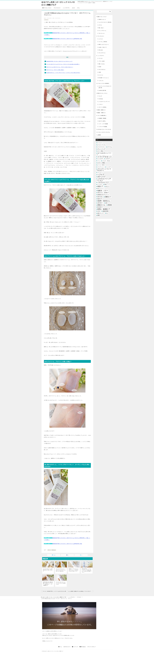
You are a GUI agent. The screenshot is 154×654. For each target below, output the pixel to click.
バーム (98, 160)
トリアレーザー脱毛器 (103, 126)
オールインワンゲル (101, 144)
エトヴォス (101, 38)
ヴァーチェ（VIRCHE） (103, 41)
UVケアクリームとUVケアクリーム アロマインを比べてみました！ (60, 67)
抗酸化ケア (108, 196)
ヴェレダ (100, 96)
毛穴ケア (99, 198)
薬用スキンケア (100, 213)
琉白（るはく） (101, 27)
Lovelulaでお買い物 (102, 90)
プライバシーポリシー (91, 646)
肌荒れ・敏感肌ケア (103, 209)
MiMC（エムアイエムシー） (104, 44)
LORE (100, 72)
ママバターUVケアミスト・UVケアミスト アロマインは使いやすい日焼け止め (60, 570)
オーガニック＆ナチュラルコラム (103, 132)
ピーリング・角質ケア (101, 164)
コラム (78, 7)
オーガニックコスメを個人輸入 (103, 83)
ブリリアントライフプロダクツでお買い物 (105, 87)
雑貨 (98, 215)
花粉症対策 (105, 211)
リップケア (99, 184)
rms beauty (101, 98)
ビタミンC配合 (101, 162)
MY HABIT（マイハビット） (104, 77)
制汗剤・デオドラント (100, 188)
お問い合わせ (83, 646)
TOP (54, 597)
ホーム (60, 646)
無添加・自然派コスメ (101, 109)
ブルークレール (101, 33)
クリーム (109, 147)
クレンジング (101, 149)
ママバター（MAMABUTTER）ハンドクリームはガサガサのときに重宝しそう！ (55, 591)
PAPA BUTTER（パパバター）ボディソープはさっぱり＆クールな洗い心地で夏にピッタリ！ (86, 571)
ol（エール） (101, 75)
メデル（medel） (102, 61)
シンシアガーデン (66, 7)
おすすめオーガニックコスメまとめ (104, 129)
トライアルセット (104, 157)
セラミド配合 (100, 151)
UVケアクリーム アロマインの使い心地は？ (55, 69)
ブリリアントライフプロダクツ (103, 169)
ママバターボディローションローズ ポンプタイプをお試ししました (61, 583)
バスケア (107, 158)
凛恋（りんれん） (102, 63)
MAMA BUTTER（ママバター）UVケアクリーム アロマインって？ (59, 61)
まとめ (73, 7)
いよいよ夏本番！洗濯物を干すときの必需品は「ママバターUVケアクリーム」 (80, 591)
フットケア (108, 166)
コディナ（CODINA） (103, 107)
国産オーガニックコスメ (46, 7)
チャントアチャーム (102, 30)
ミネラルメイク (103, 182)
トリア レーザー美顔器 (103, 123)
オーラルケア (99, 142)
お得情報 (99, 134)
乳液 (105, 184)
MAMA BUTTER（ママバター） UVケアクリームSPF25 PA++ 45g (67, 38)
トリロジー (101, 104)
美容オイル (101, 205)
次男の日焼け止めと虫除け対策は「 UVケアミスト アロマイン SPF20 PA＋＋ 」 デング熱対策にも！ (48, 584)
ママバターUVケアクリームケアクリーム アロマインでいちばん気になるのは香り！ (63, 64)
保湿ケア (100, 186)
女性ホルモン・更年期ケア (103, 192)
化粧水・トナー (102, 190)
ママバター (46, 19)
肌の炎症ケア (100, 207)
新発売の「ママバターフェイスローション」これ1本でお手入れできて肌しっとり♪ (74, 570)
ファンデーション (100, 166)
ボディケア (101, 176)
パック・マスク (106, 160)
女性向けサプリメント (103, 194)
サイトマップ (75, 646)
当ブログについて (67, 646)
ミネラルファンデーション (103, 179)
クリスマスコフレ (101, 146)
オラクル (100, 25)
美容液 (110, 205)
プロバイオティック (100, 172)
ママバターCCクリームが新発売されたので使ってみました (48, 570)
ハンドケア (100, 158)
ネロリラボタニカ (102, 69)
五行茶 (100, 66)
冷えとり (107, 186)
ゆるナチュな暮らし (102, 121)
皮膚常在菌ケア (100, 202)
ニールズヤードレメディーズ (104, 101)
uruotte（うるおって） (103, 47)
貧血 (107, 213)
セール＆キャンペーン (103, 153)
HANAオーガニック (102, 19)
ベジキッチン (101, 80)
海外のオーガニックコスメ (102, 93)
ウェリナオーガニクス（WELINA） (105, 22)
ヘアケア (100, 175)
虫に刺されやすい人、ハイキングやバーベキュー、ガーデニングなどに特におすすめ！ (63, 72)
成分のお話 (99, 196)
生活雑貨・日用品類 (102, 118)
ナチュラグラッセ (102, 52)
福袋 (106, 202)
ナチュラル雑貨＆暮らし (102, 115)
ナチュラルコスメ (57, 7)
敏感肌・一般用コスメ (101, 112)
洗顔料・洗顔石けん (103, 201)
